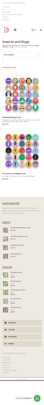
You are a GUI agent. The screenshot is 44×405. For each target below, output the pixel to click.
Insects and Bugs (28, 176)
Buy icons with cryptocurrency (12, 14)
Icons (33, 120)
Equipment (6, 120)
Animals (5, 176)
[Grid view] (3, 61)
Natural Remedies (16, 121)
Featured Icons (7, 362)
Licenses (5, 17)
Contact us (6, 19)
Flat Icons (21, 120)
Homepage (6, 357)
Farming (14, 120)
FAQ (3, 9)
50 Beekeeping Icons (11, 117)
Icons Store (6, 7)
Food (28, 120)
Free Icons (5, 365)
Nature (26, 121)
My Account (6, 12)
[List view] (4, 61)
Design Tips (6, 367)
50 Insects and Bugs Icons (14, 173)
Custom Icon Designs (9, 370)
